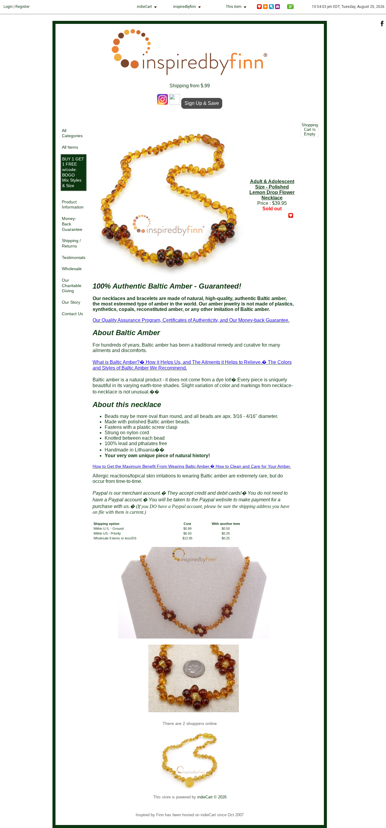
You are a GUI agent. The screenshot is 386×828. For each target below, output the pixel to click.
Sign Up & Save (202, 103)
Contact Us (72, 314)
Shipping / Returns (71, 243)
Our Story (71, 302)
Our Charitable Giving (71, 285)
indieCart (144, 7)
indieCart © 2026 (211, 797)
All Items (70, 147)
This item (234, 7)
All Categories (72, 133)
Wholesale (72, 269)
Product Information (73, 205)
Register (22, 7)
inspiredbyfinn (184, 7)
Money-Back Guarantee (72, 223)
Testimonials (73, 257)
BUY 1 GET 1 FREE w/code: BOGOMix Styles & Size (73, 172)
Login (8, 7)
